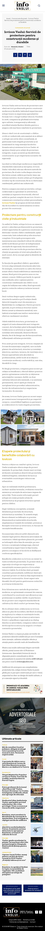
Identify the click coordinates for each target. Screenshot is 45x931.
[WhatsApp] (30, 55)
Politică (4, 745)
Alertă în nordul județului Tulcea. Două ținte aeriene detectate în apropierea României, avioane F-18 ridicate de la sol (14, 831)
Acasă (8, 18)
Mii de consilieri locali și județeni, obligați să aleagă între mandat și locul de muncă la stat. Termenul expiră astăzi (14, 751)
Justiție (4, 824)
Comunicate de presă (19, 18)
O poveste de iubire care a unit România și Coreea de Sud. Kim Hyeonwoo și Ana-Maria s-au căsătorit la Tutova (15, 764)
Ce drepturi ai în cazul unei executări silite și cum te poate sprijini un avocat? (12, 891)
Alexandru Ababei (17, 47)
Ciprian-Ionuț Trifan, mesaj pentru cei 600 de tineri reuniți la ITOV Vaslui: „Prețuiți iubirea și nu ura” (14, 857)
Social (4, 759)
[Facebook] (15, 55)
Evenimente (6, 772)
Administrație (6, 852)
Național (5, 864)
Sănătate (5, 798)
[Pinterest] (25, 55)
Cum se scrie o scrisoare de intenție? (33, 889)
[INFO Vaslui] (22, 6)
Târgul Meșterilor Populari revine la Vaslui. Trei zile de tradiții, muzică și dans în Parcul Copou (14, 777)
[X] (20, 55)
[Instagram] (40, 912)
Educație (5, 785)
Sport (4, 812)
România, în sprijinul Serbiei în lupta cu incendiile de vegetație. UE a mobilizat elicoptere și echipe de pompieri (15, 871)
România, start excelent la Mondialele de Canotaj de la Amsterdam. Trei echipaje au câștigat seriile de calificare (15, 817)
